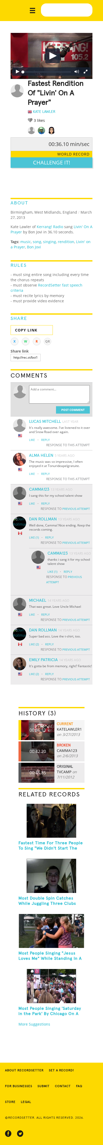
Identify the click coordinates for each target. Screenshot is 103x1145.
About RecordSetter (24, 1070)
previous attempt (76, 509)
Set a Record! (61, 1070)
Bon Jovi (34, 246)
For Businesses (18, 1086)
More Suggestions (34, 1024)
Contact (63, 1086)
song (37, 241)
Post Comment (73, 410)
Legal (26, 1102)
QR (47, 341)
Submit (44, 1086)
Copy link (26, 330)
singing (49, 241)
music (25, 241)
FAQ (79, 1086)
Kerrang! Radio (50, 226)
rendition (66, 241)
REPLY (45, 440)
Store (10, 1102)
